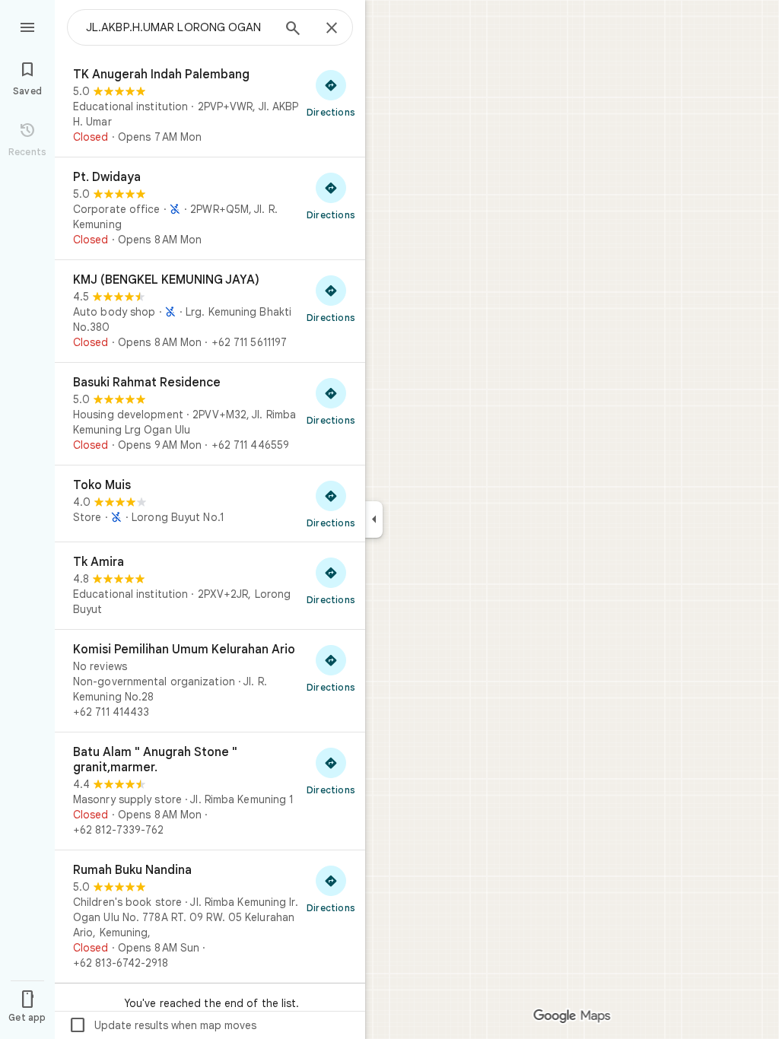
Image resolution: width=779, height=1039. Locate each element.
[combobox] (179, 27)
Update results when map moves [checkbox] (162, 1025)
